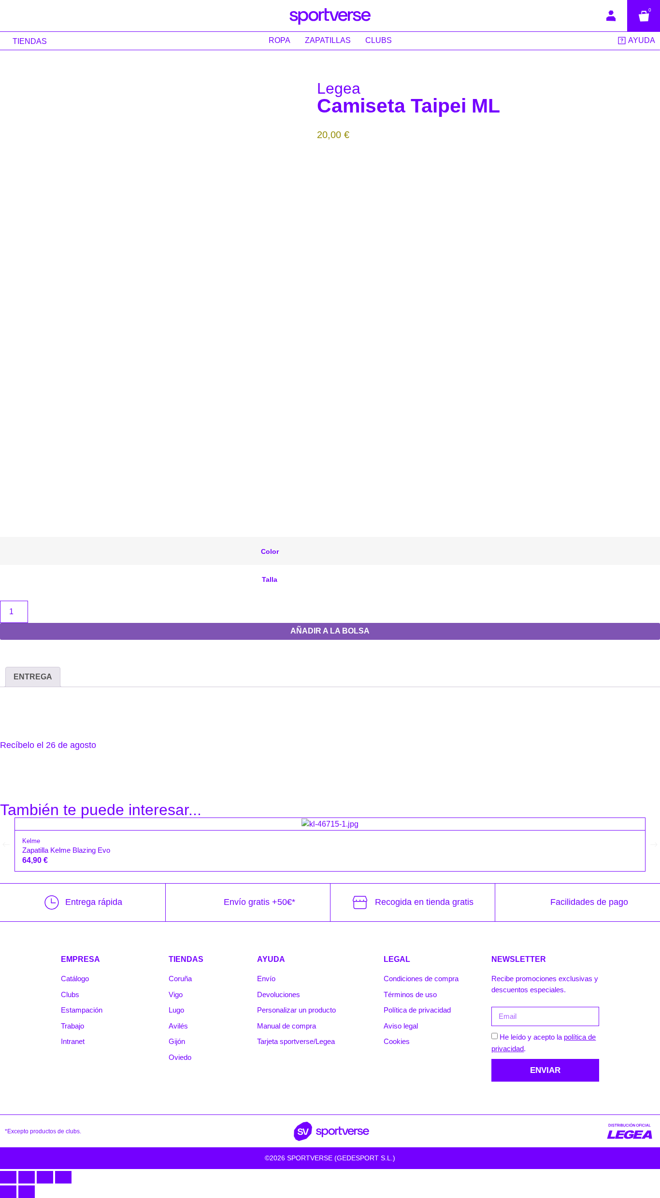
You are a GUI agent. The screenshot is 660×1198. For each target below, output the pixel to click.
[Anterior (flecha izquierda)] (8, 1191)
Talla (269, 579)
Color (270, 551)
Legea (338, 88)
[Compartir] (45, 1177)
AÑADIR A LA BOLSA (330, 631)
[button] (6, 845)
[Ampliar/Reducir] (8, 1177)
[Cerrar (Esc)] (63, 1177)
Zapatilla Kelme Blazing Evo (66, 850)
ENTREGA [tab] (33, 677)
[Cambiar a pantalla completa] (26, 1177)
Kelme (31, 841)
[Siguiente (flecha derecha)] (26, 1191)
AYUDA (271, 959)
